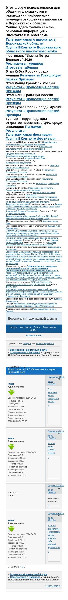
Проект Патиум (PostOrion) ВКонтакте (42, 254)
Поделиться (53, 377)
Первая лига (12, 228)
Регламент (34, 127)
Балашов (10, 306)
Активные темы (33, 335)
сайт (15, 287)
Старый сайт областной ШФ (27, 294)
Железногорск (47, 306)
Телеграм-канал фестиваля (29, 134)
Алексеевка (41, 304)
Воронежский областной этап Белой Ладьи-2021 (32, 234)
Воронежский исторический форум (22, 292)
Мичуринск (28, 306)
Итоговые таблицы (22, 67)
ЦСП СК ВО (31, 273)
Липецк (17, 304)
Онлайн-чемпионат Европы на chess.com (34, 261)
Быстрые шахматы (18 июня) (34, 206)
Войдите (27, 343)
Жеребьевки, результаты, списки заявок (25, 156)
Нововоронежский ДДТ (21, 279)
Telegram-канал (24, 202)
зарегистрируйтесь (45, 343)
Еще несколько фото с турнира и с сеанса (53, 395)
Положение (39, 149)
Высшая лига (53, 226)
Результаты (30, 75)
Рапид (37, 158)
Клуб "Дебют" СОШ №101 (25, 277)
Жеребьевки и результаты (18, 163)
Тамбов (18, 306)
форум (9, 287)
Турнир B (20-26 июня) (26, 208)
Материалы (39, 144)
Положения (27, 144)
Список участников (35, 197)
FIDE (33, 282)
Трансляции (11, 172)
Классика (29, 158)
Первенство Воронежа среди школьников (26, 233)
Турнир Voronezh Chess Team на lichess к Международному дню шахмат (34, 259)
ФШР (38, 282)
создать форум (52, 586)
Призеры (26, 79)
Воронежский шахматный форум (28, 350)
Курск (36, 306)
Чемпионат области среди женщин (22, 238)
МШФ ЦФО (46, 282)
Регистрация (51, 197)
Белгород (31, 304)
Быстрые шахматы (34, 218)
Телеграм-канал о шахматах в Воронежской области (31, 41)
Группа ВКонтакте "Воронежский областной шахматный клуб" (29, 269)
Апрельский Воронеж (16, 211)
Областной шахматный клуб (19, 284)
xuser (11, 384)
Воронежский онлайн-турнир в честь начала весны (30, 257)
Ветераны (20, 218)
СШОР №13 (39, 284)
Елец (23, 304)
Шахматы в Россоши (32, 275)
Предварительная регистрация (20, 154)
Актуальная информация (29, 190)
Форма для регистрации (17, 204)
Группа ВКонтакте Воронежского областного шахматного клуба (33, 49)
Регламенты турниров (24, 63)
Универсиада (32, 211)
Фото (19, 144)
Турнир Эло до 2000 (15, 213)
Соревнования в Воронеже (25, 352)
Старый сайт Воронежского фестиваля (29, 295)
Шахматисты (12, 301)
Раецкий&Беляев (40, 309)
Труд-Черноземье (40, 279)
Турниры (58, 299)
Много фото (28, 149)
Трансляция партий (42, 87)
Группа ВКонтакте (20, 167)
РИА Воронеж (18, 273)
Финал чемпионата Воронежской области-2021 (28, 216)
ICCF (48, 284)
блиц (17, 245)
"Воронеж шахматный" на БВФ (42, 289)
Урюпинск (52, 304)
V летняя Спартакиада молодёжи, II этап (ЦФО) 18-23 (31, 231)
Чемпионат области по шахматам (36, 245)
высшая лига (16, 242)
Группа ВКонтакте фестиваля (31, 138)
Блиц (43, 158)
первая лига (11, 249)
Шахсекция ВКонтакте (16, 289)
